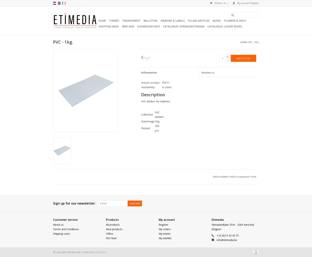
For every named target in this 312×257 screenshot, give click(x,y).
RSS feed (111, 238)
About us (58, 224)
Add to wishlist (220, 176)
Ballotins (151, 20)
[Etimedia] (75, 20)
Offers (109, 233)
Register (163, 224)
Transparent (131, 20)
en (59, 3)
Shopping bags (108, 26)
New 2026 (128, 26)
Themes (114, 20)
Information (149, 72)
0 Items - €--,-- (221, 3)
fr (63, 3)
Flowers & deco (235, 20)
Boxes (217, 20)
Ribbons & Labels (173, 20)
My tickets (165, 233)
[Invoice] (255, 252)
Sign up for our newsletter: (74, 203)
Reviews (208, 72)
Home (102, 20)
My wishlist (165, 238)
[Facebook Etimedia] (249, 203)
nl (54, 3)
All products (113, 224)
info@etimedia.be (227, 240)
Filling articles (199, 20)
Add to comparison (240, 176)
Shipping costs (61, 233)
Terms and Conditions (66, 229)
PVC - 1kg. (253, 42)
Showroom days (148, 26)
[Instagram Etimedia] (256, 203)
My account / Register (248, 3)
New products (114, 229)
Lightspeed (101, 252)
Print (254, 176)
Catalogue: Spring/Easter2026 (183, 26)
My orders (165, 229)
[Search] (232, 15)
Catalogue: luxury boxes (224, 26)
